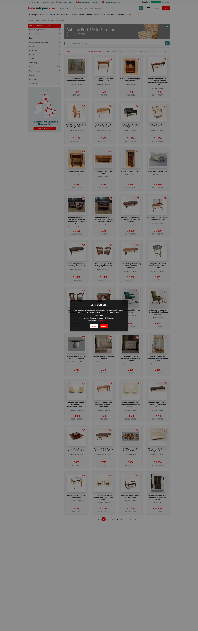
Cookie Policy (105, 321)
